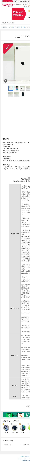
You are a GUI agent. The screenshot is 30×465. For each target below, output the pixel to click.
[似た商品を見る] (5, 81)
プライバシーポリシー (23, 459)
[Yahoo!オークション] (11, 4)
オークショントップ (5, 27)
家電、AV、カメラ (16, 27)
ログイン (25, 6)
